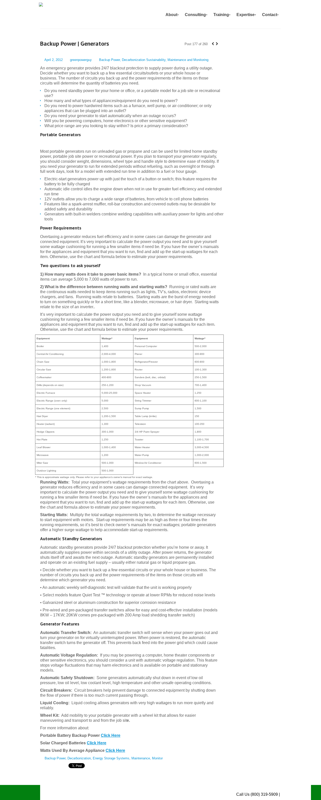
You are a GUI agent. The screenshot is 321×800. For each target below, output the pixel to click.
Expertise (245, 15)
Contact (269, 15)
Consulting (195, 15)
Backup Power (109, 60)
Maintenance (140, 758)
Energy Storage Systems (111, 758)
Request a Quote (296, 794)
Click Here (110, 735)
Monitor (157, 758)
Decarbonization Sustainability (144, 60)
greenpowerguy (81, 60)
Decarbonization (79, 758)
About (171, 15)
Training (221, 15)
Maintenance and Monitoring (188, 60)
